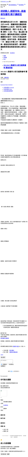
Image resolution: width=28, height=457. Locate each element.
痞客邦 (14, 346)
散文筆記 (11, 350)
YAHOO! (10, 84)
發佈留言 (3, 366)
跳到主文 (3, 18)
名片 (4, 59)
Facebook (3, 84)
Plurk (6, 84)
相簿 (4, 55)
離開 (8, 454)
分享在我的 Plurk (7, 89)
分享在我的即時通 (8, 91)
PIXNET (6, 435)
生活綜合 (12, 53)
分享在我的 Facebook (8, 87)
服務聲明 (16, 437)
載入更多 (3, 357)
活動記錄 (6, 77)
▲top (2, 354)
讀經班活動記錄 (13, 352)
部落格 (5, 57)
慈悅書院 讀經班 (5, 338)
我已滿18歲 (3, 454)
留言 (18, 346)
